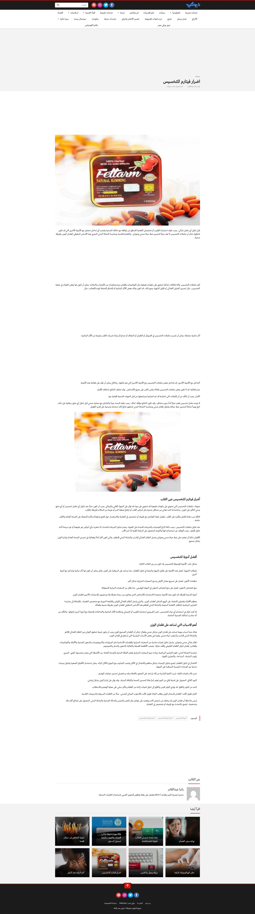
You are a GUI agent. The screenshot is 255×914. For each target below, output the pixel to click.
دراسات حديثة (110, 19)
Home (197, 77)
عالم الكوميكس (91, 25)
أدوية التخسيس (181, 718)
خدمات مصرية (191, 12)
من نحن (148, 903)
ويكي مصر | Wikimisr (127, 903)
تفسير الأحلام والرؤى (130, 19)
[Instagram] (100, 5)
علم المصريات (148, 12)
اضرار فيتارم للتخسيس (146, 718)
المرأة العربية (90, 12)
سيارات (162, 12)
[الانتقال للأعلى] (127, 885)
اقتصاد (60, 12)
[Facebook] (111, 5)
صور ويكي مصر (164, 25)
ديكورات (95, 19)
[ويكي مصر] (193, 5)
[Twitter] (106, 5)
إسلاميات (74, 12)
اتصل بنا (140, 903)
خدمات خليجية (106, 12)
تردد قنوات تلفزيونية (153, 19)
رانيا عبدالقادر (192, 86)
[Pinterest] (94, 5)
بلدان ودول (181, 19)
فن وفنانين (134, 12)
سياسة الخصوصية (110, 903)
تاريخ (169, 19)
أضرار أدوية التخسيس (165, 718)
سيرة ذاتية (64, 19)
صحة (122, 12)
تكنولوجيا (176, 12)
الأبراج (194, 19)
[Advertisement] (127, 53)
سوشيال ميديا (80, 19)
